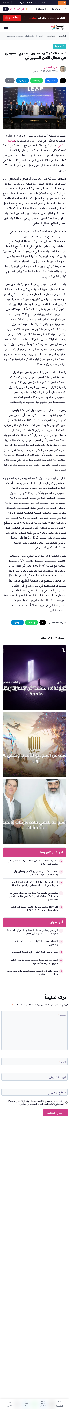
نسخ (10, 80)
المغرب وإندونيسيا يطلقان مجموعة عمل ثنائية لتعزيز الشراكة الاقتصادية (34, 962)
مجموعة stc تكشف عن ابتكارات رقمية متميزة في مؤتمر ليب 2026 (33, 862)
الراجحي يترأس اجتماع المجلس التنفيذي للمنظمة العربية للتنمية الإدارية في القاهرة (32, 932)
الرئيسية (62, 36)
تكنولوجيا (51, 36)
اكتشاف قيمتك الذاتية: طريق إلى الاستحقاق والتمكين (36, 943)
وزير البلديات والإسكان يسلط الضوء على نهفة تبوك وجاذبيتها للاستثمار (32, 972)
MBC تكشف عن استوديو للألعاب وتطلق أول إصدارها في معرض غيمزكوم (36, 873)
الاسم (62, 1062)
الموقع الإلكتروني (56, 1092)
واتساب (37, 80)
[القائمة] (6, 27)
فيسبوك (51, 80)
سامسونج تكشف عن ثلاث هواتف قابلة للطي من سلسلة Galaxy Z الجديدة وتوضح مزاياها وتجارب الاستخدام (33, 896)
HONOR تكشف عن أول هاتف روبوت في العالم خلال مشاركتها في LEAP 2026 (34, 908)
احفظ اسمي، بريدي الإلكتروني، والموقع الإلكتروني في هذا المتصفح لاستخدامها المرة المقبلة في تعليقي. (36, 1102)
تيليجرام (22, 80)
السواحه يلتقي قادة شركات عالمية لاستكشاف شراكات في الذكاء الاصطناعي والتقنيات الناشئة (35, 884)
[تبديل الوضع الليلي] (6, 9)
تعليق (62, 1014)
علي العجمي (50, 67)
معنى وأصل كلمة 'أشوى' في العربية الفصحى (35, 951)
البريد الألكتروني (56, 1077)
